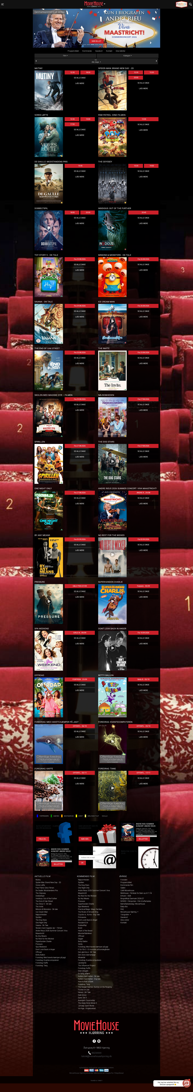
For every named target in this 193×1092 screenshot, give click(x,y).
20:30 (88, 212)
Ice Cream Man (42, 912)
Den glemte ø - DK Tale (87, 952)
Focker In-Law (83, 990)
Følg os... (43, 839)
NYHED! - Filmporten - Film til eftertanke (136, 901)
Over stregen (83, 971)
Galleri (123, 888)
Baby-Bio (124, 906)
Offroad (39, 952)
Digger (80, 939)
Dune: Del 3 (82, 998)
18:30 (88, 72)
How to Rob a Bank (85, 982)
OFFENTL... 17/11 (143, 773)
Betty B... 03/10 (143, 679)
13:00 (144, 119)
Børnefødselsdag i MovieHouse (133, 904)
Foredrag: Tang (41, 965)
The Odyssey (41, 893)
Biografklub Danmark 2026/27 (132, 898)
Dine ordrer (125, 920)
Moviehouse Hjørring (129, 912)
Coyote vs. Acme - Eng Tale (89, 915)
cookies (110, 1068)
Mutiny (38, 880)
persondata (102, 1068)
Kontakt (109, 51)
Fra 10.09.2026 (143, 633)
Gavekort (99, 51)
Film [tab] (64, 56)
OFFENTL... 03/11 (80, 773)
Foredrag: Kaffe (42, 963)
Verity (80, 944)
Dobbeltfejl (82, 925)
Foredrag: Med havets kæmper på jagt (51, 957)
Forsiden (124, 880)
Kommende (87, 51)
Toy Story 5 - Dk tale (43, 904)
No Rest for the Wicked (45, 939)
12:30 (72, 72)
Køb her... (85, 839)
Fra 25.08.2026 (80, 259)
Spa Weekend (41, 947)
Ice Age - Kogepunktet (87, 1008)
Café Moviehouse (127, 890)
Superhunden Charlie (43, 941)
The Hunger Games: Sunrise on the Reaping (95, 987)
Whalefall (81, 957)
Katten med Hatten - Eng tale (89, 979)
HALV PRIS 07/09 (80, 586)
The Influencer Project (86, 965)
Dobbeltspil (40, 896)
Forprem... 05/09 (143, 586)
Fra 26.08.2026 (143, 259)
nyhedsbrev (83, 1068)
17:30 (72, 124)
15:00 (88, 119)
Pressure (39, 944)
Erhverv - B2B (126, 896)
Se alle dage (80, 78)
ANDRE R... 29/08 (143, 493)
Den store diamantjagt (86, 955)
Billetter (143, 839)
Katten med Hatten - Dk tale (89, 976)
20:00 (136, 78)
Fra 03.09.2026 (80, 539)
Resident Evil (83, 923)
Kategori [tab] (127, 56)
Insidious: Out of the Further (46, 898)
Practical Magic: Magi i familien (90, 909)
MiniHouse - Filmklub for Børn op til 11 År (136, 893)
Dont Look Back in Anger (45, 949)
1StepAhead (119, 1073)
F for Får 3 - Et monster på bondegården (94, 949)
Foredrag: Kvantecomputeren (47, 960)
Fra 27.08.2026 (143, 399)
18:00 (72, 212)
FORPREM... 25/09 (79, 679)
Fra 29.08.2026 (80, 306)
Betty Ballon (40, 955)
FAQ (122, 909)
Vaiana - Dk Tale (42, 925)
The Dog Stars (41, 920)
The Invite (39, 906)
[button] (42, 43)
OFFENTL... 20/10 (143, 726)
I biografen (125, 915)
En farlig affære (84, 974)
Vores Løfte (40, 885)
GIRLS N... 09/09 (79, 633)
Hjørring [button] (96, 3)
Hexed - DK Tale (84, 992)
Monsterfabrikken (85, 933)
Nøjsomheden (41, 915)
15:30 (152, 72)
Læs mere (96, 41)
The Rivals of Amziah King (88, 912)
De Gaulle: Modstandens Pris (47, 890)
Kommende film (127, 885)
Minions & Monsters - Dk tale (47, 909)
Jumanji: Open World (86, 1006)
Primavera (82, 917)
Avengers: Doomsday (86, 1000)
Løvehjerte (82, 963)
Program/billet (73, 51)
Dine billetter (120, 51)
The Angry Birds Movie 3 (87, 1003)
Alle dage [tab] (95, 61)
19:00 (152, 166)
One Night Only (41, 923)
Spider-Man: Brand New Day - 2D (48, 882)
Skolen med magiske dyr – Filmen (49, 928)
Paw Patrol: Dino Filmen (45, 888)
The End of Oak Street (44, 901)
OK (82, 863)
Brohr (80, 928)
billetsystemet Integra (102, 1073)
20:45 (144, 212)
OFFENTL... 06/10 (80, 726)
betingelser (93, 1068)
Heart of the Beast (85, 931)
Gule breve (82, 995)
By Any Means (41, 936)
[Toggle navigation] (190, 4)
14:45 (80, 166)
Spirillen (39, 917)
